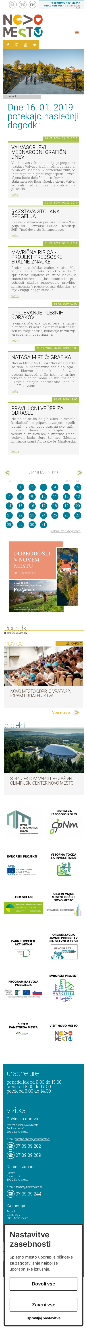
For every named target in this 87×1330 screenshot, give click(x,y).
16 (32, 506)
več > (15, 195)
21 (9, 515)
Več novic (61, 712)
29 (21, 524)
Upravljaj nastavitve (44, 1318)
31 (43, 524)
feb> (79, 472)
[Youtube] (25, 44)
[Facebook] (7, 44)
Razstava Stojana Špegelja (35, 214)
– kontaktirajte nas (62, 5)
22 (21, 515)
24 (43, 515)
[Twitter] (34, 44)
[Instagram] (16, 44)
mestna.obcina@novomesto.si (32, 1139)
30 (32, 524)
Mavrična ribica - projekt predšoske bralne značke (36, 257)
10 (43, 496)
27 (78, 515)
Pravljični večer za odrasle (37, 411)
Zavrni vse (43, 1305)
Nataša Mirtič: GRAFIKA (41, 357)
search (13, 4)
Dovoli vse (43, 1284)
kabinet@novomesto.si (28, 1187)
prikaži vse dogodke (65, 531)
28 (9, 524)
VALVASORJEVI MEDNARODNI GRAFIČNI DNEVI (39, 152)
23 (32, 515)
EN (32, 4)
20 (78, 506)
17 (43, 506)
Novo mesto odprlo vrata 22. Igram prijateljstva (40, 693)
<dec (7, 472)
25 (55, 515)
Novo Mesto (33, 25)
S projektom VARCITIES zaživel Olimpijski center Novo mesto (41, 781)
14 (9, 506)
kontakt (23, 4)
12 (66, 496)
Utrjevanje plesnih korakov (37, 315)
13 (78, 496)
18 (55, 506)
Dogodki (13, 96)
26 (66, 515)
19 (66, 506)
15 (21, 506)
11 (55, 496)
